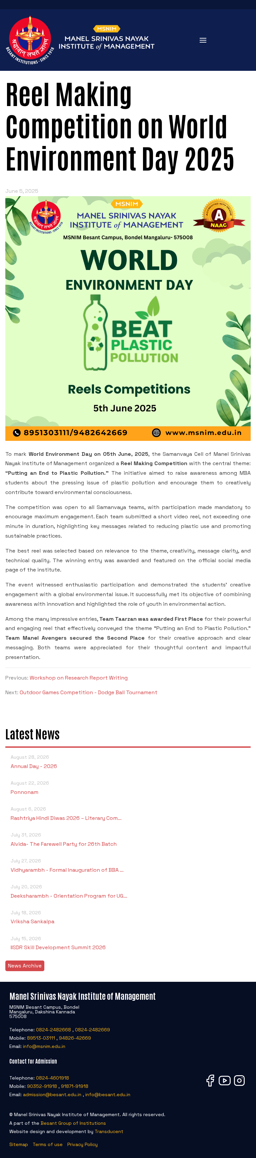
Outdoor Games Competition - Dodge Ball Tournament (88, 692)
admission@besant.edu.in (52, 1094)
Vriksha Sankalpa (32, 917)
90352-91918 (42, 1086)
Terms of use (48, 1144)
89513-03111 (41, 1038)
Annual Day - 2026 (34, 761)
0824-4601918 (52, 1078)
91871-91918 (74, 1086)
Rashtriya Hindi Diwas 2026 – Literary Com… (66, 813)
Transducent (109, 1131)
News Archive (25, 965)
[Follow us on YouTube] (224, 1086)
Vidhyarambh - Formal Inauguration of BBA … (67, 865)
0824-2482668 (53, 1030)
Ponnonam (30, 787)
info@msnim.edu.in (44, 1046)
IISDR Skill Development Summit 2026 (58, 943)
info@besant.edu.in (107, 1094)
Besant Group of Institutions (73, 1123)
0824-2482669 (92, 1030)
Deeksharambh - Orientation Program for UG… (69, 891)
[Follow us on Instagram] (239, 1086)
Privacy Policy (82, 1144)
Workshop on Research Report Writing (79, 677)
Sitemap (18, 1144)
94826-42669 (75, 1038)
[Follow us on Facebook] (210, 1086)
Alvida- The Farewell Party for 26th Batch (64, 839)
